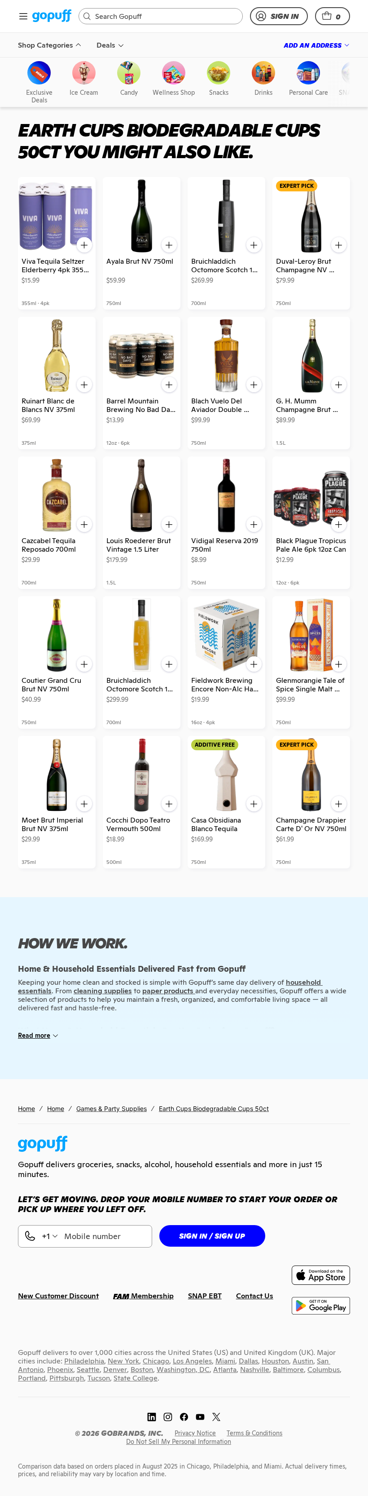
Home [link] (26, 1108)
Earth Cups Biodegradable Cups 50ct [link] (214, 1108)
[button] (332, 16)
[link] (51, 16)
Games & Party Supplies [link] (111, 1108)
